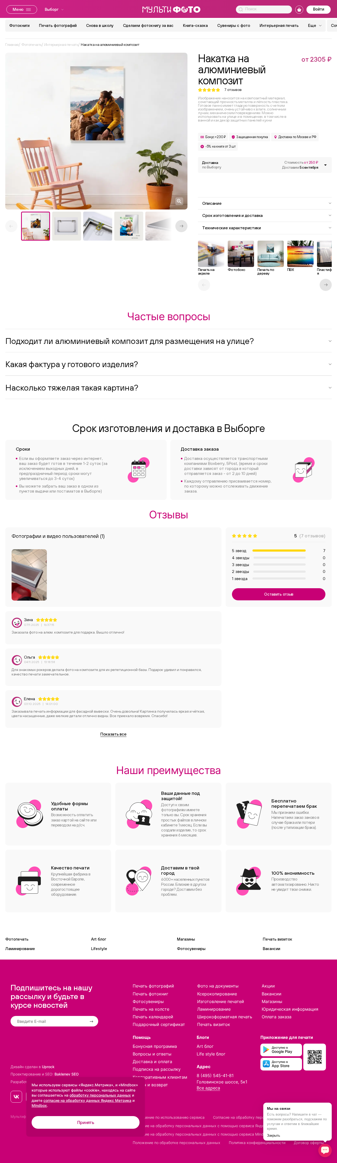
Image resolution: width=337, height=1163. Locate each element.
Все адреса (208, 1088)
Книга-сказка (195, 25)
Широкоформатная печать (224, 1016)
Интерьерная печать (279, 25)
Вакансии (271, 948)
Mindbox (39, 1105)
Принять (85, 1122)
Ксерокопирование (217, 993)
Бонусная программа (155, 1046)
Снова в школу (99, 25)
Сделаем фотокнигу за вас (148, 25)
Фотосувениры (191, 948)
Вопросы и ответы (152, 1054)
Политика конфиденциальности (257, 1142)
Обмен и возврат (150, 1084)
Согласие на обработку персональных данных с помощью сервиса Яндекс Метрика (209, 1125)
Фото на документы (218, 986)
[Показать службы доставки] (325, 165)
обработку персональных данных (100, 1095)
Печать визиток (277, 939)
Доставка (211, 164)
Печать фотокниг (150, 993)
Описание (211, 203)
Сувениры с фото (233, 25)
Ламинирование (20, 948)
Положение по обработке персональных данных (176, 1142)
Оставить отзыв (278, 594)
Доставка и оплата (152, 1061)
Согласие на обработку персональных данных (255, 1117)
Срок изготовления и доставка (232, 215)
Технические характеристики (231, 227)
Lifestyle (99, 948)
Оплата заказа (276, 1016)
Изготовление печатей (220, 1001)
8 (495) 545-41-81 (215, 1075)
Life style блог (211, 1054)
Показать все (113, 734)
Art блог (98, 939)
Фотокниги (19, 25)
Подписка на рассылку (157, 1069)
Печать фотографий (58, 25)
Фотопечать (16, 939)
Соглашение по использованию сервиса (169, 1117)
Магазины (186, 939)
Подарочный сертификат (159, 1024)
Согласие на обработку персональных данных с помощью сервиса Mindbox (201, 1134)
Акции (268, 986)
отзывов (233, 90)
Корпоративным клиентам (160, 1077)
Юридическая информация (290, 1009)
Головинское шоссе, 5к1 (222, 1081)
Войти (318, 9)
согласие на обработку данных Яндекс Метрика (87, 1100)
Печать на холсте (151, 1009)
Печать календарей (153, 1016)
